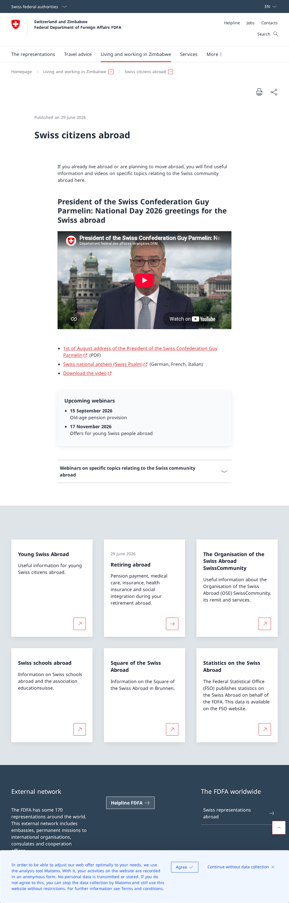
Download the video (85, 373)
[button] (33, 54)
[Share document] (273, 92)
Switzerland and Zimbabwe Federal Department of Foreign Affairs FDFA (77, 24)
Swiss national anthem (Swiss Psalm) (103, 364)
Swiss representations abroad (227, 813)
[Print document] (259, 92)
